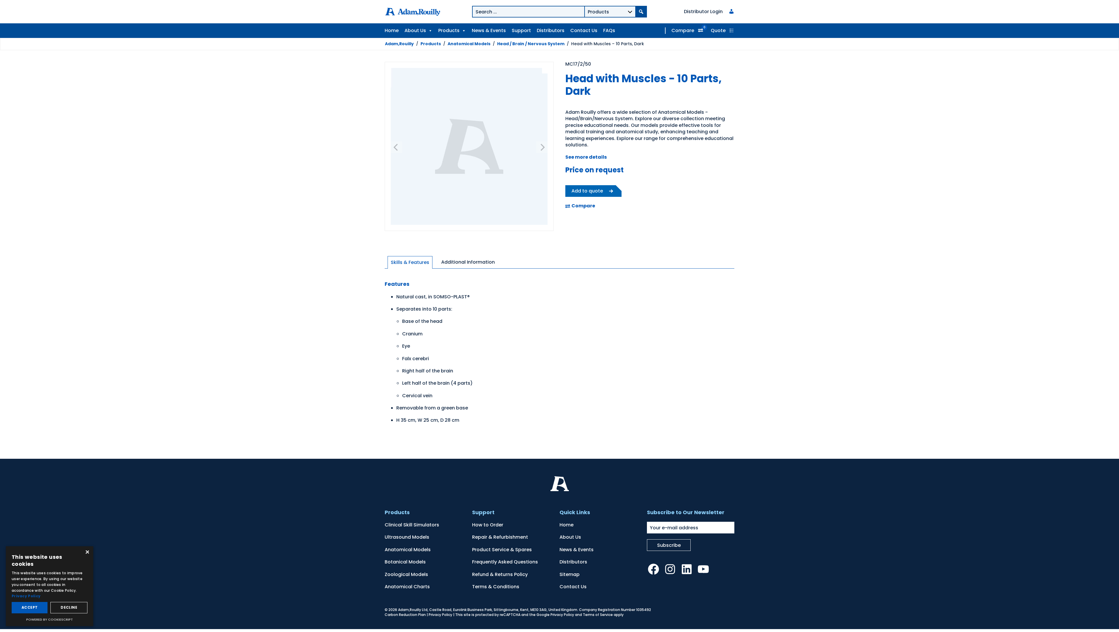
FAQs (609, 30)
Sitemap (570, 574)
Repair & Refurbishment (500, 537)
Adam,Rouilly (399, 44)
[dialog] (49, 586)
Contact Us (583, 30)
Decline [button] (69, 607)
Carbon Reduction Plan (405, 614)
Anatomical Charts (407, 586)
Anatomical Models (469, 44)
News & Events (489, 30)
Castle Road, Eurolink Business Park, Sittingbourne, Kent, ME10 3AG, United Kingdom (503, 609)
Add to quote (587, 191)
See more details (586, 157)
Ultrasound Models (407, 537)
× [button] (87, 552)
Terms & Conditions (495, 586)
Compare (682, 30)
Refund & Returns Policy (500, 574)
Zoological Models (406, 574)
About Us (415, 30)
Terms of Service (598, 614)
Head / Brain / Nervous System (530, 44)
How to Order (487, 524)
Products (449, 30)
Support (521, 30)
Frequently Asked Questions (505, 562)
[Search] (641, 11)
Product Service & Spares (502, 549)
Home (392, 30)
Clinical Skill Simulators (412, 524)
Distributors (550, 30)
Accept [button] (30, 607)
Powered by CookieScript (49, 619)
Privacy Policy (440, 614)
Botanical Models (405, 562)
